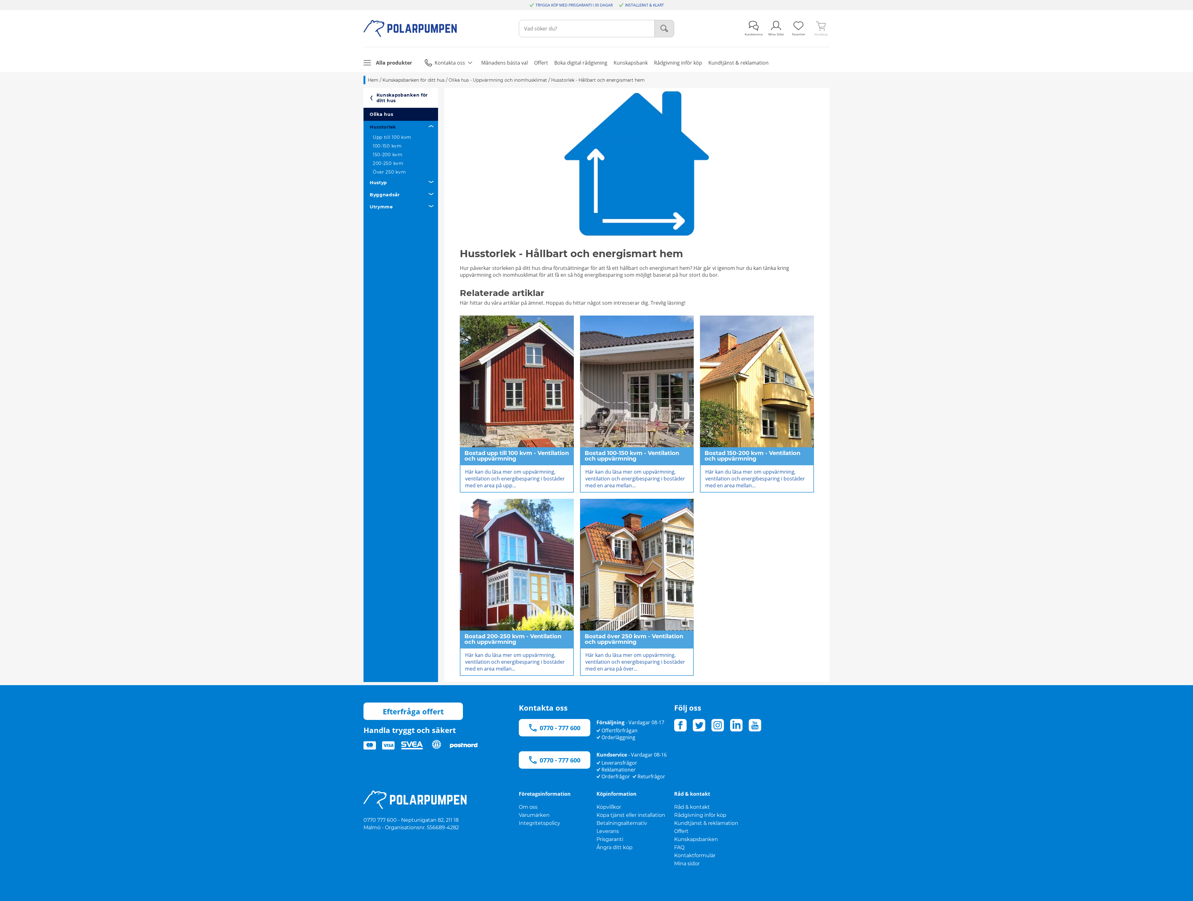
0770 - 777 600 (560, 728)
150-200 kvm (388, 154)
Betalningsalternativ (621, 823)
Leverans (607, 831)
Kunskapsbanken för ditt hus (402, 97)
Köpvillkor (608, 807)
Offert (681, 831)
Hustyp (378, 182)
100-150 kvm (387, 146)
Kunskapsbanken (696, 839)
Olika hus (381, 114)
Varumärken (534, 815)
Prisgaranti (609, 839)
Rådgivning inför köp (700, 815)
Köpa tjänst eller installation (630, 815)
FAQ (679, 847)
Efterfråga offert (413, 711)
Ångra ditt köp (614, 847)
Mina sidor (687, 864)
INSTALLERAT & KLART (644, 5)
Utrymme (381, 207)
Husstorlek (383, 127)
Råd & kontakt (692, 807)
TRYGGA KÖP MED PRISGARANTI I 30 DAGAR (574, 5)
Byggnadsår (385, 195)
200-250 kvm (388, 163)
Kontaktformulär (694, 855)
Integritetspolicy (539, 823)
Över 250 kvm (389, 172)
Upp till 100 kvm (392, 137)
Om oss (528, 807)
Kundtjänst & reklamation (706, 823)
